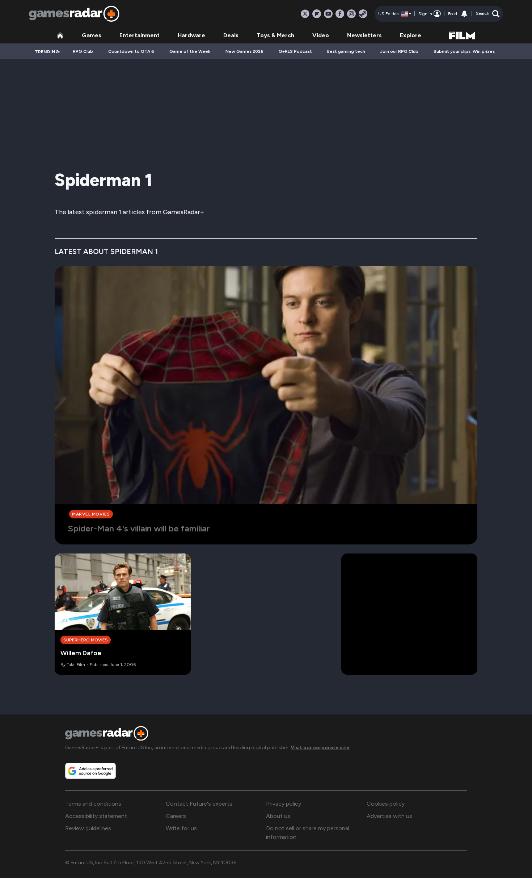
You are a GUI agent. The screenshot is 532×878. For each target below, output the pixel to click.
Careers (176, 816)
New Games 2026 (244, 51)
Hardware (191, 35)
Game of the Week (189, 51)
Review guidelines (88, 828)
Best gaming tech (346, 51)
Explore (410, 35)
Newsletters (364, 35)
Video (320, 35)
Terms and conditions (93, 803)
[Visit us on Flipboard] (316, 13)
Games (91, 35)
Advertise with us (389, 816)
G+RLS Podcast (295, 51)
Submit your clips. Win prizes (464, 51)
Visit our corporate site (320, 748)
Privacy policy (283, 803)
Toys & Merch (275, 35)
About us (278, 816)
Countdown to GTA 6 (131, 51)
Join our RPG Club (399, 51)
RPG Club (83, 51)
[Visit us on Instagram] (351, 13)
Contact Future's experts (199, 803)
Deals (230, 35)
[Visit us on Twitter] (305, 13)
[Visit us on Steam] (363, 13)
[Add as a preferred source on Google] (90, 771)
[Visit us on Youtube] (328, 13)
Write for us (181, 828)
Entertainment (139, 35)
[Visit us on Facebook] (339, 13)
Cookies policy (386, 803)
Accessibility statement (96, 816)
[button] (487, 14)
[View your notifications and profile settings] (464, 14)
